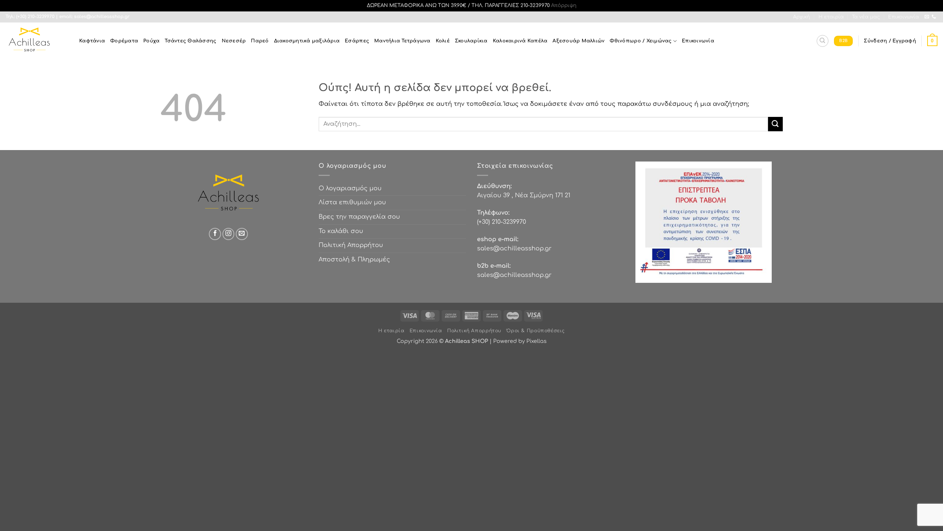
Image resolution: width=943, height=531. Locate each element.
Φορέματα (124, 41)
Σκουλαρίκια (471, 41)
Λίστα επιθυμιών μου (352, 202)
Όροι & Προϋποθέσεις (535, 330)
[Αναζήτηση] (822, 41)
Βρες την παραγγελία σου (359, 217)
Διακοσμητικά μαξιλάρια (307, 41)
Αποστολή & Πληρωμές (354, 259)
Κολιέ (443, 41)
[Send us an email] (927, 17)
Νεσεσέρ (234, 41)
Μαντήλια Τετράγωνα (402, 41)
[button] (890, 41)
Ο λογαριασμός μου (350, 188)
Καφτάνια (92, 41)
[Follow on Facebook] (215, 234)
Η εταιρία (831, 17)
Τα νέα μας (866, 17)
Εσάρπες (357, 41)
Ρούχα (151, 41)
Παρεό (260, 41)
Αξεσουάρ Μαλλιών (578, 41)
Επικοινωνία (903, 17)
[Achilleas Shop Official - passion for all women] (37, 40)
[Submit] (775, 124)
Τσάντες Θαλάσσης (190, 41)
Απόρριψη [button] (563, 5)
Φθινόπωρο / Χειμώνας (641, 41)
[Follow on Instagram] (228, 234)
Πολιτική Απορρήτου (351, 245)
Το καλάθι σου (341, 231)
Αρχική (801, 17)
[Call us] (934, 17)
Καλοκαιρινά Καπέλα (520, 41)
